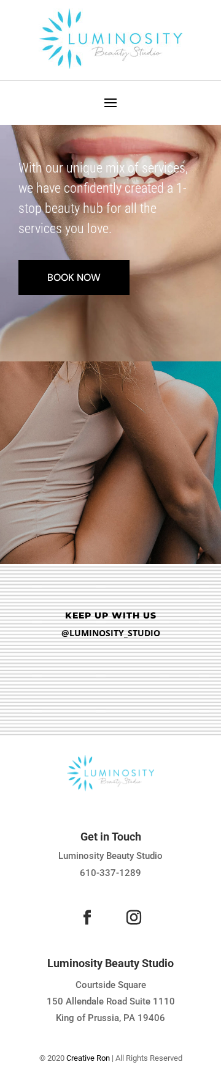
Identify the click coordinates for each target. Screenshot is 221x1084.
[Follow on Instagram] (134, 917)
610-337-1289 (110, 872)
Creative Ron (88, 1058)
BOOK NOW (74, 277)
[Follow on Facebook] (87, 917)
